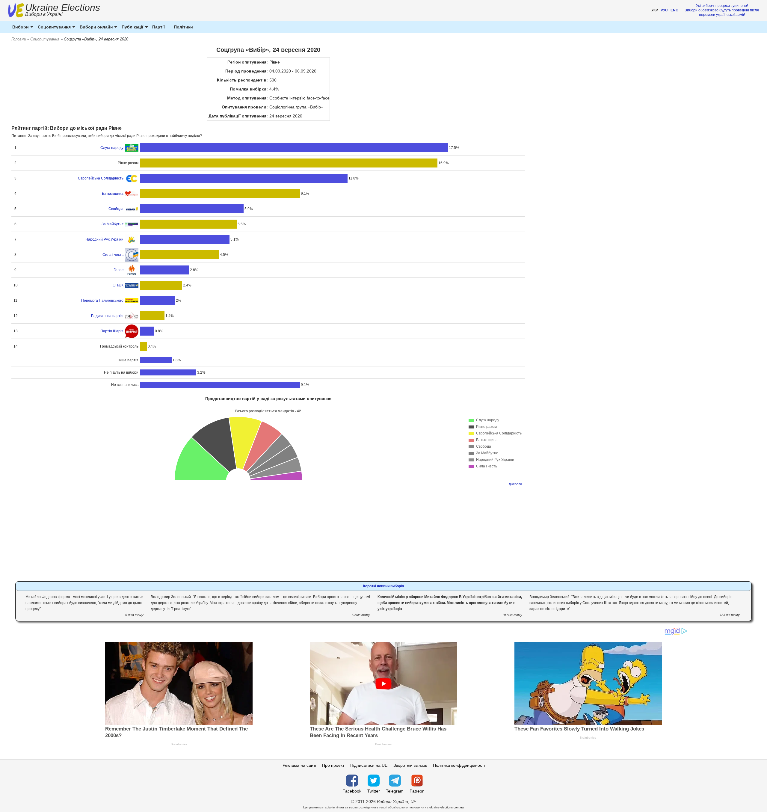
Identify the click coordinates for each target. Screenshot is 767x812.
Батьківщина (112, 193)
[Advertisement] (268, 532)
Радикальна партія (107, 316)
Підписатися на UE (368, 765)
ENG (674, 10)
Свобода (115, 209)
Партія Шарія (111, 331)
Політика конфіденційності (459, 765)
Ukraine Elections (62, 10)
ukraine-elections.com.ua (446, 807)
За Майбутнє (112, 224)
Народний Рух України (104, 239)
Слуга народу (111, 148)
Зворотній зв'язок (410, 765)
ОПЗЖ (118, 285)
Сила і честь (112, 255)
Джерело (515, 484)
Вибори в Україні (44, 14)
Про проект (333, 765)
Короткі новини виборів (383, 586)
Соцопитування (44, 39)
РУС (664, 10)
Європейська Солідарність (100, 178)
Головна (18, 39)
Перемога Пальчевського (102, 300)
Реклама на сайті (299, 765)
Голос (118, 270)
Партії (158, 27)
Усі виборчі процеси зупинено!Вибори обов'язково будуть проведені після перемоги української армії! (722, 10)
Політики (183, 27)
